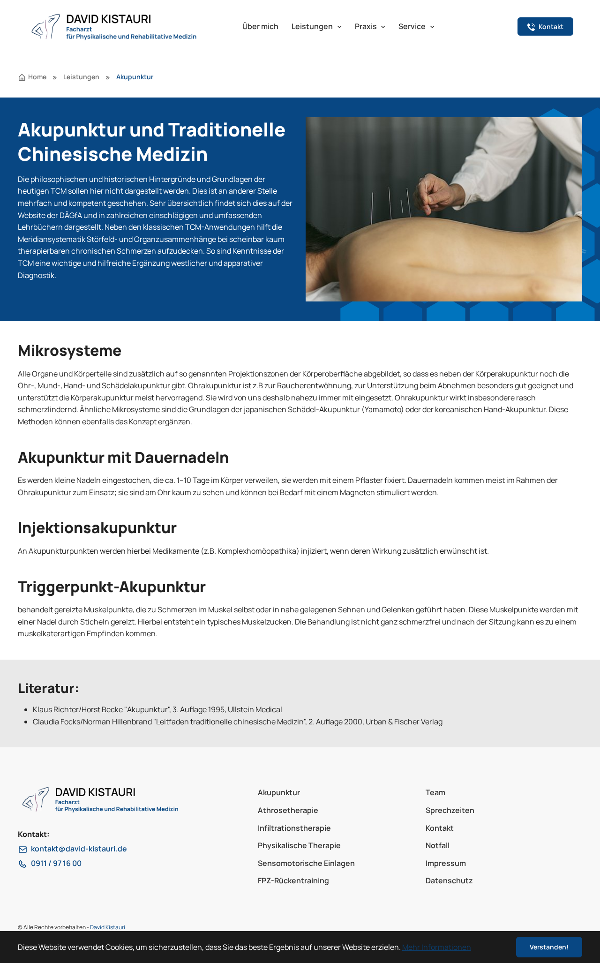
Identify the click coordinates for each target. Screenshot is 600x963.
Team (435, 792)
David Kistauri (107, 927)
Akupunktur (279, 792)
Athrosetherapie (288, 810)
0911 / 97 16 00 (56, 863)
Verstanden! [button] (549, 946)
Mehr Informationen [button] (436, 947)
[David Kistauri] (127, 26)
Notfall (438, 845)
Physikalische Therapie (299, 845)
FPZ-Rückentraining (293, 880)
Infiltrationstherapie (294, 828)
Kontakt (440, 828)
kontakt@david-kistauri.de (79, 848)
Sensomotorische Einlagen (306, 863)
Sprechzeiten (450, 810)
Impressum (446, 863)
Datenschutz (449, 880)
